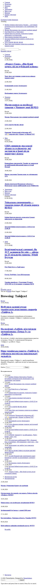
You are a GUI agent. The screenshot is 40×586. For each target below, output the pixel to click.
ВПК (6, 16)
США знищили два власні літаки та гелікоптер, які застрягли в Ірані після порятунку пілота (18, 149)
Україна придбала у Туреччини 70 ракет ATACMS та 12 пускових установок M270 (19, 283)
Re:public (8, 529)
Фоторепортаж (9, 478)
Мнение (7, 13)
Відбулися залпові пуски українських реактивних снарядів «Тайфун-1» (19, 309)
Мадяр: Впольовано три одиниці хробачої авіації (21, 30)
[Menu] (1, 288)
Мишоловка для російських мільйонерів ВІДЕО (17, 502)
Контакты (8, 575)
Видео (3, 301)
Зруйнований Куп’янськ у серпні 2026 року (16, 510)
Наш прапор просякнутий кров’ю (16, 37)
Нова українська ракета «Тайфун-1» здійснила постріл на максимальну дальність (20, 353)
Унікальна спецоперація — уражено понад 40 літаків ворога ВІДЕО (22, 205)
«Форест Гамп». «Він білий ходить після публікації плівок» (21, 65)
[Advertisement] (20, 552)
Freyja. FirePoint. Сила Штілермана (17, 274)
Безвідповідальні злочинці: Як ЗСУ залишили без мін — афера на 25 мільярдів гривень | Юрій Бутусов (21, 253)
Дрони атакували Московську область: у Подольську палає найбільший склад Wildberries (22, 184)
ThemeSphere (27, 578)
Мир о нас (8, 11)
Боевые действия (10, 14)
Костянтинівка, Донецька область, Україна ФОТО (18, 518)
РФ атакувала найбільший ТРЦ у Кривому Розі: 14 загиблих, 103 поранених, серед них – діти (21, 441)
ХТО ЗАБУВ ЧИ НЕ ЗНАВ (14, 42)
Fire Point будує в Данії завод (14, 32)
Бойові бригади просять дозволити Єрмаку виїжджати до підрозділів (19, 34)
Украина (7, 6)
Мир (6, 7)
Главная (7, 2)
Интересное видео (11, 477)
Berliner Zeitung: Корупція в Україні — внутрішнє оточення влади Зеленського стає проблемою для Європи (21, 26)
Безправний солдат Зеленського (16, 86)
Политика (8, 4)
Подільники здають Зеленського (16, 93)
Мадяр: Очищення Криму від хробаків (14, 485)
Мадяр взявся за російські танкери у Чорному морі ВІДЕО (21, 106)
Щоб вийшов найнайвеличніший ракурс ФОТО (17, 525)
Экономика (8, 9)
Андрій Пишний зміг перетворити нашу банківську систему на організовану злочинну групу (20, 457)
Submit (22, 580)
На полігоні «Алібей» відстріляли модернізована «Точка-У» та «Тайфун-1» (18, 331)
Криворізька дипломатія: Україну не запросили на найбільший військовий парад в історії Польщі (21, 165)
